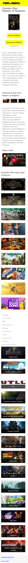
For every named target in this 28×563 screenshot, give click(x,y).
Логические (6, 331)
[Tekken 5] (13, 531)
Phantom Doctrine (13, 431)
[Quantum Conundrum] (13, 274)
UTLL (13, 387)
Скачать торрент (14, 35)
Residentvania (13, 357)
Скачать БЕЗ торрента (14, 42)
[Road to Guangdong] (13, 303)
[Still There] (13, 516)
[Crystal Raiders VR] (13, 229)
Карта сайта (5, 561)
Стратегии (6, 318)
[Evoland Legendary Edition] (13, 368)
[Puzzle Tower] (13, 289)
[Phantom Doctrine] (13, 427)
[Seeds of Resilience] (13, 214)
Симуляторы (7, 338)
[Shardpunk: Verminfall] (13, 199)
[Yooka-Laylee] (13, 501)
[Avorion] (13, 472)
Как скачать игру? (9, 344)
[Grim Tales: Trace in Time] (13, 442)
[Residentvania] (13, 353)
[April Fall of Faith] (13, 487)
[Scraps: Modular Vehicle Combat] (13, 412)
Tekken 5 (13, 535)
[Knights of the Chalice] (13, 259)
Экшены (5, 341)
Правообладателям (7, 557)
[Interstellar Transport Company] (13, 397)
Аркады (5, 328)
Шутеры (5, 315)
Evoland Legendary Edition (13, 372)
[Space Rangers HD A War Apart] (13, 244)
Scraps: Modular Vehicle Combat (13, 416)
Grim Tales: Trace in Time (13, 446)
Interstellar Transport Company (13, 401)
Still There (13, 520)
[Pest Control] (13, 457)
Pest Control (13, 461)
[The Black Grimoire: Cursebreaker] (13, 184)
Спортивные (7, 325)
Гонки (4, 334)
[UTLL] (13, 382)
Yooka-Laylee (13, 506)
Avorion (13, 476)
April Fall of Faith (13, 491)
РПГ (4, 321)
